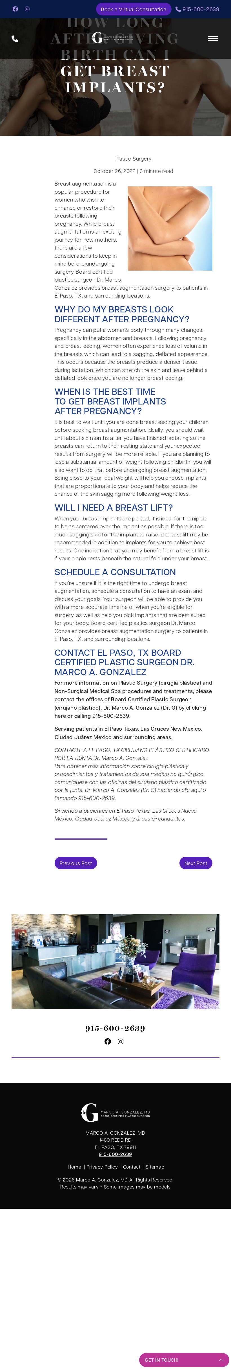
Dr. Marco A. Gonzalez (125, 666)
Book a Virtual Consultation (133, 9)
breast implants (102, 518)
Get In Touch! (162, 1360)
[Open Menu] (212, 38)
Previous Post (76, 863)
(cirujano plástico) (78, 707)
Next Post (196, 863)
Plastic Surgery (133, 158)
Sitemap (155, 1167)
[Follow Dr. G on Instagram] (27, 8)
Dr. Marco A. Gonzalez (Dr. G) (140, 707)
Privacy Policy (102, 1167)
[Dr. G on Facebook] (15, 8)
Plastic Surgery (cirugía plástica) (160, 682)
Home (75, 1167)
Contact (132, 1167)
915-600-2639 (200, 9)
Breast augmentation (80, 183)
